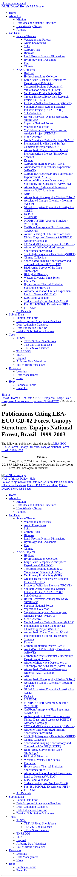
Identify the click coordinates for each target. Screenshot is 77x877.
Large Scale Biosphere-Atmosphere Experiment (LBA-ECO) (36, 399)
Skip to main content (13, 3)
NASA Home (35, 6)
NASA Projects (44, 397)
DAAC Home (9, 397)
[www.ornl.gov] (13, 475)
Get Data (26, 397)
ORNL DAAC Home (14, 6)
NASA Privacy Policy (14, 478)
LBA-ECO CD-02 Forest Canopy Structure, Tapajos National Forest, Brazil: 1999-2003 (35, 447)
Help (33, 478)
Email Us (21, 388)
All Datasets (23, 311)
